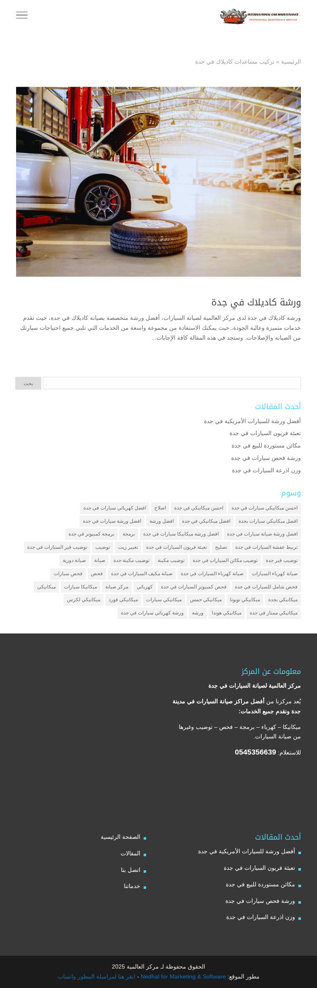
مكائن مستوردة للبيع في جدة (266, 445)
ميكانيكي (46, 587)
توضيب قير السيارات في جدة (57, 547)
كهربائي (145, 587)
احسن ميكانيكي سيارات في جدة (265, 508)
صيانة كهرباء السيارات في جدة (212, 573)
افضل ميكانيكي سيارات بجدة (268, 521)
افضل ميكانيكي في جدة (206, 521)
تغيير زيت (128, 547)
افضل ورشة (161, 521)
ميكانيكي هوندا (226, 613)
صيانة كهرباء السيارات (275, 573)
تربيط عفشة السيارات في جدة (266, 547)
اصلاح (160, 508)
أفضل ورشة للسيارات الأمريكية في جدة (252, 421)
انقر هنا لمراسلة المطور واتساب (96, 976)
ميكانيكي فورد (123, 599)
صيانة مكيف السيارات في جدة (142, 573)
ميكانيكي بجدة (283, 599)
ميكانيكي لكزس (83, 599)
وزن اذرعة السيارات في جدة (266, 470)
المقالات (130, 853)
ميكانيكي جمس (206, 599)
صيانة (99, 560)
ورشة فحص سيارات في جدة (266, 458)
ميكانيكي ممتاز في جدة (274, 613)
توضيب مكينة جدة (131, 560)
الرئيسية (291, 61)
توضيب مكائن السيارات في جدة (225, 560)
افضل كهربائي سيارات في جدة (114, 508)
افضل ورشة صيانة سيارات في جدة (262, 534)
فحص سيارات (68, 573)
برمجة (129, 534)
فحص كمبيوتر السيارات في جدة (194, 587)
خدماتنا (132, 886)
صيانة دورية (74, 560)
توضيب (102, 547)
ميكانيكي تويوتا (245, 599)
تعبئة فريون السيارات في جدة (265, 433)
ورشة (197, 613)
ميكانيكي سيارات (164, 599)
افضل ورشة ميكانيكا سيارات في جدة (181, 534)
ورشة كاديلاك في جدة (256, 302)
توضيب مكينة (171, 560)
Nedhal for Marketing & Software (182, 976)
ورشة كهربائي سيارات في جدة (152, 613)
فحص (97, 573)
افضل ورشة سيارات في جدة (112, 521)
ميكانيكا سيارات (80, 587)
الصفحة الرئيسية (120, 836)
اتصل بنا (130, 870)
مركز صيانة (116, 587)
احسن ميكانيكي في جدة (198, 508)
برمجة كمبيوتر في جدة (91, 534)
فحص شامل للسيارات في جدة (266, 587)
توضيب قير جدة (282, 560)
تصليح (221, 547)
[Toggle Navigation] (22, 16)
